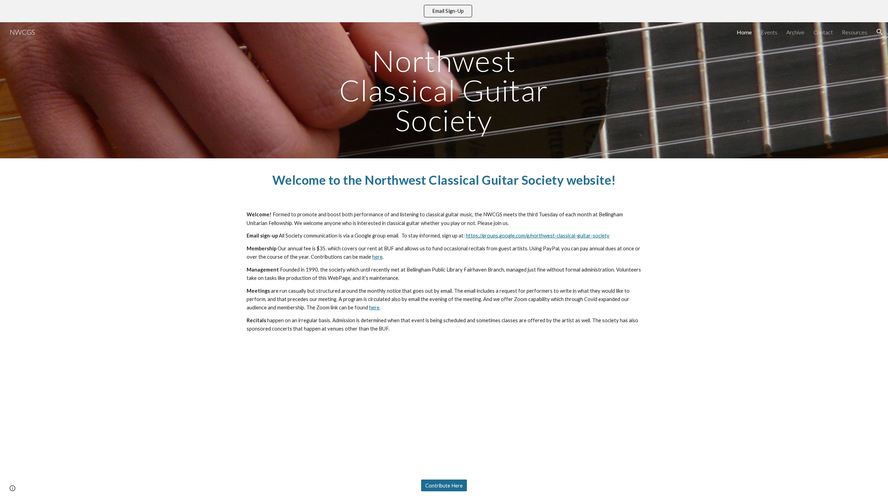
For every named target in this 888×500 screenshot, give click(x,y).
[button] (879, 32)
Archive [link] (795, 32)
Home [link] (744, 32)
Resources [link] (854, 32)
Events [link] (769, 32)
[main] (444, 90)
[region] (444, 11)
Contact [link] (823, 32)
